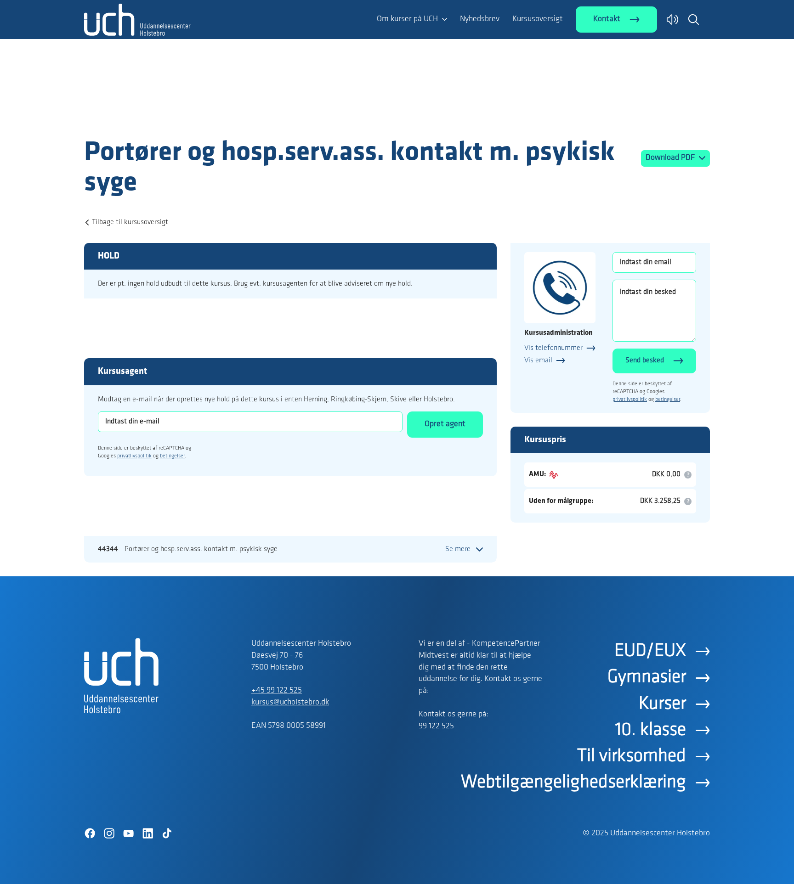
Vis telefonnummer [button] (553, 348)
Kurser (662, 704)
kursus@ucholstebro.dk (290, 702)
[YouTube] (128, 833)
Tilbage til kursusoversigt (130, 222)
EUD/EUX (650, 651)
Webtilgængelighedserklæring (573, 782)
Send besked (644, 360)
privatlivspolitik (134, 456)
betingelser (172, 456)
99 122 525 (436, 726)
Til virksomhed (631, 756)
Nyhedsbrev (479, 19)
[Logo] (137, 118)
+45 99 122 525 (276, 691)
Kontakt (606, 19)
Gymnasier (646, 677)
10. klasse (650, 730)
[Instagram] (108, 833)
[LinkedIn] (147, 833)
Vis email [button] (538, 360)
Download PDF (671, 158)
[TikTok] (166, 833)
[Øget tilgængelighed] (672, 19)
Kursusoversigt (537, 19)
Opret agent (445, 424)
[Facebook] (89, 833)
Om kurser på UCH (407, 19)
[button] (693, 19)
